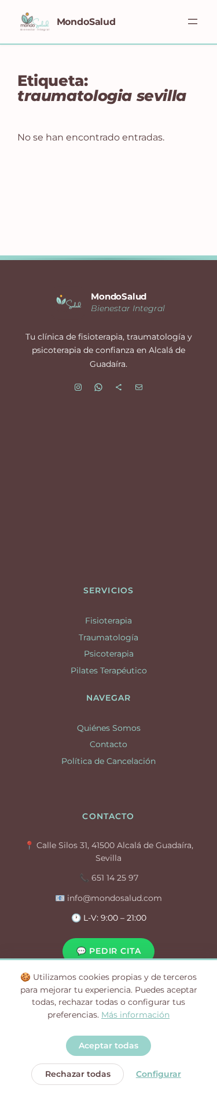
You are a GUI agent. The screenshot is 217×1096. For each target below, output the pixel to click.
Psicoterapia (109, 653)
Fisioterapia (108, 620)
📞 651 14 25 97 (108, 878)
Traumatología (108, 637)
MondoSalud (86, 21)
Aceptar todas (108, 1045)
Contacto (108, 744)
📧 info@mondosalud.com (108, 898)
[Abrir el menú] (193, 21)
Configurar (158, 1074)
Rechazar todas (78, 1074)
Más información (135, 1015)
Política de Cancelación (108, 761)
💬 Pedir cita (108, 951)
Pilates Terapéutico (109, 670)
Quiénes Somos (109, 728)
